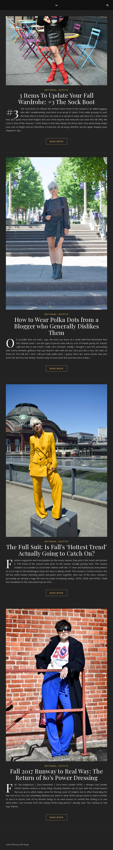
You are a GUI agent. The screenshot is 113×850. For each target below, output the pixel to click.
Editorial (51, 90)
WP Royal (24, 844)
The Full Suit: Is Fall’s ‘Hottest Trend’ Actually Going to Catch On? (56, 550)
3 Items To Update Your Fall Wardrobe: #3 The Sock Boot (56, 98)
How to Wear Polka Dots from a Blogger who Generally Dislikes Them (56, 326)
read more (56, 141)
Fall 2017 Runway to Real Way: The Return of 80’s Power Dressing (56, 774)
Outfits (63, 90)
